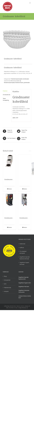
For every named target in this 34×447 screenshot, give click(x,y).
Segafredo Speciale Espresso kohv (24, 278)
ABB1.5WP (15, 118)
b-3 (8, 81)
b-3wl (11, 81)
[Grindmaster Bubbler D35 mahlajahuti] (24, 166)
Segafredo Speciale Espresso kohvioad (25, 258)
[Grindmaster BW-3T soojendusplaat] (9, 166)
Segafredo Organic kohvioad (24, 263)
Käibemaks (22, 244)
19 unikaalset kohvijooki (23, 252)
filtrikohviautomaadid (9, 82)
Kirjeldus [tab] (5, 91)
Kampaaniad (7, 280)
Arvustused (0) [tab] (6, 94)
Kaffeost (22, 247)
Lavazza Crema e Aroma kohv (25, 297)
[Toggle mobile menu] (30, 3)
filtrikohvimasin (19, 82)
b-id (17, 81)
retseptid (6, 291)
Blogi (5, 276)
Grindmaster (26, 79)
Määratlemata (7, 287)
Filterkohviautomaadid (16, 79)
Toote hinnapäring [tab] (6, 99)
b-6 (14, 81)
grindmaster (27, 82)
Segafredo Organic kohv (25, 283)
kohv (5, 284)
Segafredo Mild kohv (24, 286)
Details (10, 189)
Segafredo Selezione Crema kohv (24, 291)
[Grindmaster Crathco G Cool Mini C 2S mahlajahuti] (9, 204)
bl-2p (19, 81)
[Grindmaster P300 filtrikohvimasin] (24, 204)
